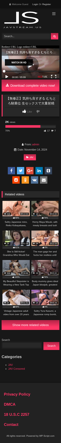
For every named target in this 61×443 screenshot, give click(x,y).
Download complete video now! (32, 85)
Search (6, 340)
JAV (31, 157)
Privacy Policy (17, 394)
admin (35, 144)
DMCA (9, 404)
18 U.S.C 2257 (16, 414)
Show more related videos (30, 325)
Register (46, 4)
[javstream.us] (25, 20)
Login (35, 4)
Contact (11, 424)
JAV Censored (16, 368)
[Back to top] (50, 433)
